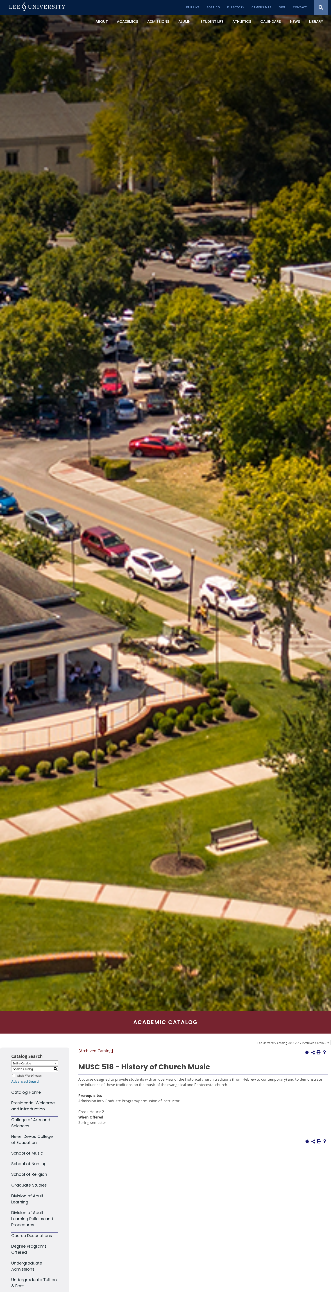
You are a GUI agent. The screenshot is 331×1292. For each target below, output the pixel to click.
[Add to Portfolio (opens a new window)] (307, 1052)
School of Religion (29, 1174)
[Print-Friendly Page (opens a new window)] (318, 1052)
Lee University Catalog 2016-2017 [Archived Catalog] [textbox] (291, 1043)
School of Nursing (29, 1163)
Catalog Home (26, 1092)
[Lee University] (37, 7)
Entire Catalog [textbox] (22, 1063)
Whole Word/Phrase (29, 1075)
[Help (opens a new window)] (324, 1052)
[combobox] (293, 1042)
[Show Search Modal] (321, 7)
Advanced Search (26, 1081)
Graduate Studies (29, 1185)
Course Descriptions (31, 1235)
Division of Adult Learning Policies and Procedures (32, 1219)
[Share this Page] (313, 1052)
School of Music (27, 1153)
